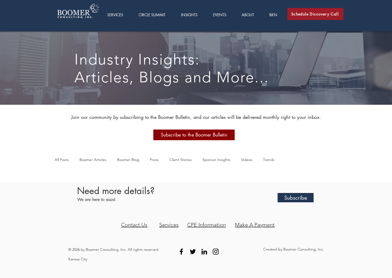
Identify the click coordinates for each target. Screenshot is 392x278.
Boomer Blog (128, 159)
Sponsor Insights (216, 159)
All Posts (62, 159)
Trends (268, 159)
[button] (193, 15)
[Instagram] (216, 252)
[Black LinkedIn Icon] (204, 252)
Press (154, 159)
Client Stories (180, 159)
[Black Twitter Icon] (193, 252)
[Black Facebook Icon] (181, 252)
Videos (246, 159)
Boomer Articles (92, 159)
